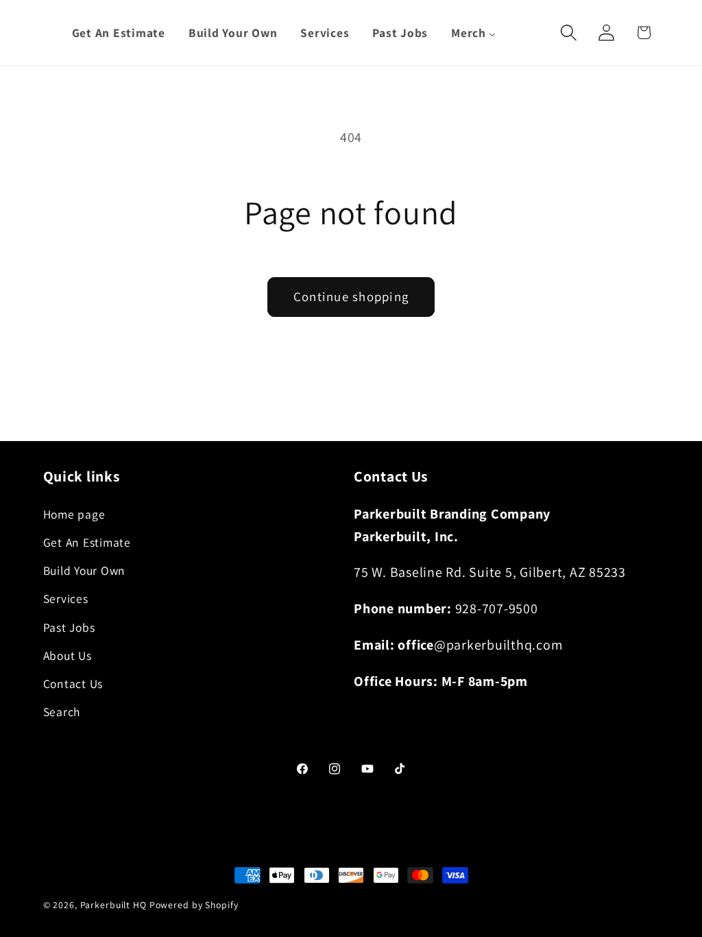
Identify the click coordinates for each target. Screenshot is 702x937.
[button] (569, 32)
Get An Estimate (87, 542)
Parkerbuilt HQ (113, 905)
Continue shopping (351, 296)
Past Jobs (69, 627)
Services (65, 598)
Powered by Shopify (194, 905)
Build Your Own (84, 570)
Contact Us (73, 683)
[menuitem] (118, 33)
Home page (74, 514)
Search (62, 712)
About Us (67, 655)
